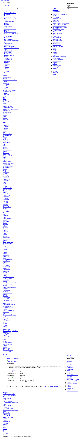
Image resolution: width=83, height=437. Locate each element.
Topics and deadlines (9, 21)
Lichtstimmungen (7, 278)
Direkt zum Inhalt (4, 0)
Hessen (54, 55)
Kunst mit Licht (7, 299)
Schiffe (5, 220)
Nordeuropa (6, 172)
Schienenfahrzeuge (8, 218)
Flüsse (4, 99)
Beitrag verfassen (7, 342)
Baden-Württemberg (58, 46)
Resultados (7, 45)
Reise (4, 170)
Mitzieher (5, 208)
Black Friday (56, 20)
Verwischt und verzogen (9, 304)
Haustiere (5, 126)
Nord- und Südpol (7, 188)
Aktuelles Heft (8, 51)
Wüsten (5, 100)
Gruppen (5, 81)
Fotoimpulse (56, 21)
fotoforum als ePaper (9, 55)
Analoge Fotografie (8, 242)
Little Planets (6, 261)
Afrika (4, 182)
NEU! (54, 8)
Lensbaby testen (57, 43)
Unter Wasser (6, 320)
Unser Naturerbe (57, 45)
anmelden (44, 386)
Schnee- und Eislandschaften (10, 109)
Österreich (55, 69)
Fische (4, 121)
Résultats (6, 30)
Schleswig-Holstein (57, 67)
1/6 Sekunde (56, 17)
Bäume (5, 141)
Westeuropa (6, 176)
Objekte (5, 236)
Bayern (54, 48)
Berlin (54, 49)
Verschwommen (7, 303)
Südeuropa (6, 174)
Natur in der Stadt (7, 284)
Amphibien (6, 125)
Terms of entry (8, 26)
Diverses (5, 328)
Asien (4, 183)
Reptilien (5, 123)
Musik (4, 88)
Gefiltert (5, 316)
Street (4, 264)
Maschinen (6, 221)
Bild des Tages (56, 11)
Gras (4, 144)
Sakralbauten (6, 154)
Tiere (4, 116)
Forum (4, 339)
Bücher (5, 70)
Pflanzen (5, 323)
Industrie (5, 158)
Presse (6, 65)
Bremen (55, 52)
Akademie (6, 71)
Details (5, 129)
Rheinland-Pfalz (57, 61)
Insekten (5, 118)
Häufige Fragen (7, 351)
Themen (5, 341)
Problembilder (6, 290)
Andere (5, 93)
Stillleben (5, 231)
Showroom (55, 10)
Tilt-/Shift (5, 313)
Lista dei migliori (8, 39)
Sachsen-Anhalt (57, 65)
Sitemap (69, 366)
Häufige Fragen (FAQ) (10, 18)
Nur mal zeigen (7, 329)
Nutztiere (5, 128)
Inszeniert (5, 85)
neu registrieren (54, 386)
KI (3, 338)
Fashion (5, 78)
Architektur (6, 153)
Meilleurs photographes (10, 32)
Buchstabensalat (57, 18)
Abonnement (7, 52)
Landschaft (6, 94)
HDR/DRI (5, 291)
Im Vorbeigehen (7, 266)
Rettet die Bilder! (7, 243)
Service (6, 56)
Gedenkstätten (6, 164)
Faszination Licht (57, 39)
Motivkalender (56, 42)
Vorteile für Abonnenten (10, 53)
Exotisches (6, 148)
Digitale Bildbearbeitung (9, 287)
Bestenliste (7, 16)
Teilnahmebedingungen (10, 17)
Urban (4, 275)
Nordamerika (6, 179)
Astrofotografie (7, 113)
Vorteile (5, 354)
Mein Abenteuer (57, 37)
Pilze (4, 145)
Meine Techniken (7, 293)
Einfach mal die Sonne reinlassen (61, 23)
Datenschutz (70, 362)
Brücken (5, 160)
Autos (4, 217)
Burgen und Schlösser (8, 156)
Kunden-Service (7, 348)
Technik (5, 214)
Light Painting (6, 297)
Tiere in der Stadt (7, 134)
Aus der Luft (6, 110)
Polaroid (5, 249)
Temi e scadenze (8, 36)
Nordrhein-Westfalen (58, 59)
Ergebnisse (7, 14)
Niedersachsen (56, 58)
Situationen (6, 268)
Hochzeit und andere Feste (10, 80)
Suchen (68, 5)
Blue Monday (56, 15)
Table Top (5, 234)
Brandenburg (56, 50)
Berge (4, 96)
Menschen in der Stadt (8, 277)
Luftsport (5, 202)
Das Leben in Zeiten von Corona (61, 14)
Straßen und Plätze (8, 166)
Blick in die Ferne (7, 259)
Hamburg (55, 53)
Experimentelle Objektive (9, 315)
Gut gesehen (6, 271)
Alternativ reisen (7, 189)
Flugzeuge (5, 215)
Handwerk (5, 87)
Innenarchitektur (7, 161)
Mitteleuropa (6, 177)
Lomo (4, 246)
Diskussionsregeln (7, 344)
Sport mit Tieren (7, 207)
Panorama (5, 253)
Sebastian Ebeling (11, 361)
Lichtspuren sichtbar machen (60, 27)
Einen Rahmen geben (58, 29)
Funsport (5, 201)
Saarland (55, 62)
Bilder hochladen (8, 4)
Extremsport (6, 210)
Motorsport (6, 199)
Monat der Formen (57, 32)
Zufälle (5, 272)
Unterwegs (6, 83)
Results (6, 23)
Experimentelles (7, 91)
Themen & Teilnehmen (10, 13)
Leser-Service (8, 58)
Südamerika (6, 180)
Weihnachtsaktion (57, 40)
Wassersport (6, 196)
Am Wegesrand (7, 139)
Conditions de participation (11, 33)
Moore (4, 104)
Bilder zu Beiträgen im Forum (10, 331)
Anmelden (6, 5)
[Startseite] (10, 7)
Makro (4, 131)
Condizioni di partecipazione (11, 40)
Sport (4, 192)
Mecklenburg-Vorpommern (59, 56)
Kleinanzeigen (8, 59)
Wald (4, 103)
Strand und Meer (7, 102)
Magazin (6, 49)
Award (5, 11)
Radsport (5, 198)
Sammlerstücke (7, 237)
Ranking (6, 24)
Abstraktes (5, 296)
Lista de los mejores (9, 46)
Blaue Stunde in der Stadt (9, 282)
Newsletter (7, 61)
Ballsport (5, 193)
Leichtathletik (6, 195)
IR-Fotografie (6, 317)
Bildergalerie (21, 7)
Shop (5, 72)
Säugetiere (5, 119)
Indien (4, 185)
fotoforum (6, 62)
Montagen (5, 288)
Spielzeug (5, 224)
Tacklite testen (56, 36)
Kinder (5, 75)
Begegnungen (6, 84)
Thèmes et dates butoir (10, 29)
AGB (6, 68)
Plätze (4, 258)
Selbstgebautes (7, 332)
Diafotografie (6, 247)
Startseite (69, 355)
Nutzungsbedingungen (9, 353)
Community (7, 10)
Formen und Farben (8, 300)
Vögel (4, 122)
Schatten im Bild (57, 30)
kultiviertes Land (7, 106)
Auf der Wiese (6, 142)
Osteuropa (5, 173)
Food (4, 233)
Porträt (54, 74)
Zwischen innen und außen (59, 26)
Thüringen (55, 68)
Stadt (4, 157)
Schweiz (55, 71)
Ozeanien (5, 186)
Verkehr (5, 281)
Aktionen (55, 13)
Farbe (4, 245)
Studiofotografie (7, 77)
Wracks (5, 325)
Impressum (69, 361)
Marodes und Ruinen (8, 163)
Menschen (55, 72)
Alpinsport (5, 204)
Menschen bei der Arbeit (9, 90)
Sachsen (55, 64)
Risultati (6, 37)
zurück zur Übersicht (12, 358)
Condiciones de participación (11, 48)
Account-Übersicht (8, 350)
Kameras (5, 227)
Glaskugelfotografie (8, 307)
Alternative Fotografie (8, 310)
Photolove (55, 34)
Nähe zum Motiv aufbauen (59, 24)
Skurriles (5, 228)
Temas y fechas (8, 43)
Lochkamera (6, 312)
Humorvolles (6, 269)
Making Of (6, 334)
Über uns (7, 64)
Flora (4, 138)
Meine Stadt (6, 280)
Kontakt (7, 67)
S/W (4, 250)
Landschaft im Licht (8, 107)
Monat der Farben (57, 33)
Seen (4, 97)
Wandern (5, 205)
